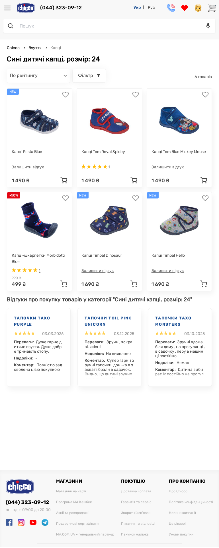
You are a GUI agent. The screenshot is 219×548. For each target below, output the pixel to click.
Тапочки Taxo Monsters (173, 321)
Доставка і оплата (136, 491)
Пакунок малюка (135, 534)
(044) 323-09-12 (61, 8)
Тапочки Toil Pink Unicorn (108, 321)
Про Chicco (178, 491)
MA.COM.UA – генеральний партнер (85, 534)
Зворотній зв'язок (135, 513)
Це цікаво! (177, 524)
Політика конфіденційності (191, 502)
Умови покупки (181, 534)
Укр (137, 7)
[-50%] (39, 220)
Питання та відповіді (138, 524)
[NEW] (39, 117)
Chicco (14, 47)
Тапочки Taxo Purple (32, 321)
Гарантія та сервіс (136, 502)
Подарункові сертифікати (77, 524)
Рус (151, 7)
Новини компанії (182, 513)
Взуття (35, 47)
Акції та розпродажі (72, 513)
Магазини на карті (71, 491)
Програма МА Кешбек (74, 502)
